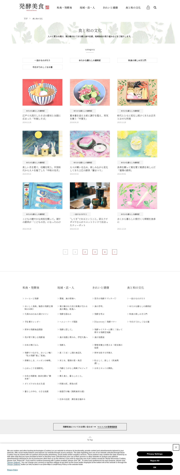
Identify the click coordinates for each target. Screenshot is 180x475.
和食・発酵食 (64, 7)
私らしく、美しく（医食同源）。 (106, 362)
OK (154, 467)
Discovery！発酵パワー (105, 321)
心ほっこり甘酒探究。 (35, 368)
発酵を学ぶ (99, 313)
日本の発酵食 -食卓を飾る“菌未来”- (38, 377)
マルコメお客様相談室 (107, 426)
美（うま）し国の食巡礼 (70, 352)
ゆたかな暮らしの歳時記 (90, 60)
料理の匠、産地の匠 (68, 383)
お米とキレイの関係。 (104, 368)
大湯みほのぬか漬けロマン (37, 313)
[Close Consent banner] (176, 447)
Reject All (154, 461)
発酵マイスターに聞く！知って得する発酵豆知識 (108, 331)
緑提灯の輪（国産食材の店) (71, 391)
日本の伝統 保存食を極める (72, 399)
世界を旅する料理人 (103, 352)
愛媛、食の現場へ (67, 298)
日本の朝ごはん (32, 344)
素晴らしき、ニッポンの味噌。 (38, 360)
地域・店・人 (87, 7)
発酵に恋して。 (66, 329)
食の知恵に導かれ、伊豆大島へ (73, 337)
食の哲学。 (99, 306)
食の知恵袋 (99, 337)
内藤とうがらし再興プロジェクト (73, 369)
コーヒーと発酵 (32, 298)
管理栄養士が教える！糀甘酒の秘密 (108, 346)
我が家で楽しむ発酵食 (35, 337)
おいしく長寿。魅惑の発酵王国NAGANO (39, 307)
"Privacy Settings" (14, 462)
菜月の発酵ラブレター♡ (105, 298)
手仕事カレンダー (32, 321)
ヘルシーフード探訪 (68, 321)
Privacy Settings (155, 454)
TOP (25, 18)
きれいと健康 (110, 7)
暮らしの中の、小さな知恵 (37, 391)
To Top (90, 440)
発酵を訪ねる (65, 313)
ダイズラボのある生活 (35, 383)
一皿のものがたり (42, 60)
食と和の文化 (133, 7)
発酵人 (62, 344)
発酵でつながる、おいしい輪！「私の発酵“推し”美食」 (39, 354)
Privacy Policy (12, 470)
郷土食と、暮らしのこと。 (71, 375)
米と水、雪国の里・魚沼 (70, 360)
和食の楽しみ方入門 (137, 60)
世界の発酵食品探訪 (34, 329)
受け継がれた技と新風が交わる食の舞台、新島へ (73, 307)
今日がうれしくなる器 (42, 67)
